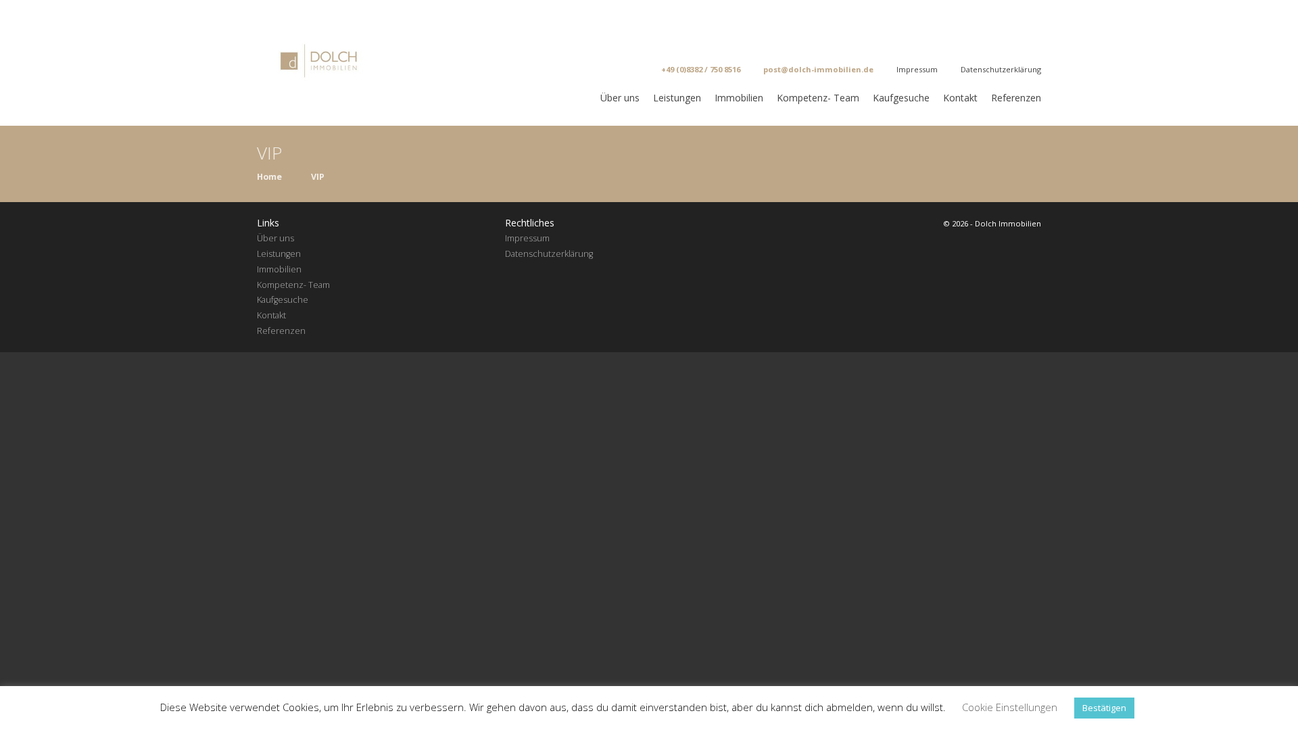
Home (269, 176)
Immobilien (739, 97)
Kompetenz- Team (818, 97)
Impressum (917, 69)
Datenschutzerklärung (1001, 69)
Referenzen (1016, 97)
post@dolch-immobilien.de (818, 69)
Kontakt (960, 97)
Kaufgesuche (901, 97)
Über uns (620, 97)
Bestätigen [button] (1104, 708)
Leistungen (677, 97)
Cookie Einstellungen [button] (1009, 707)
